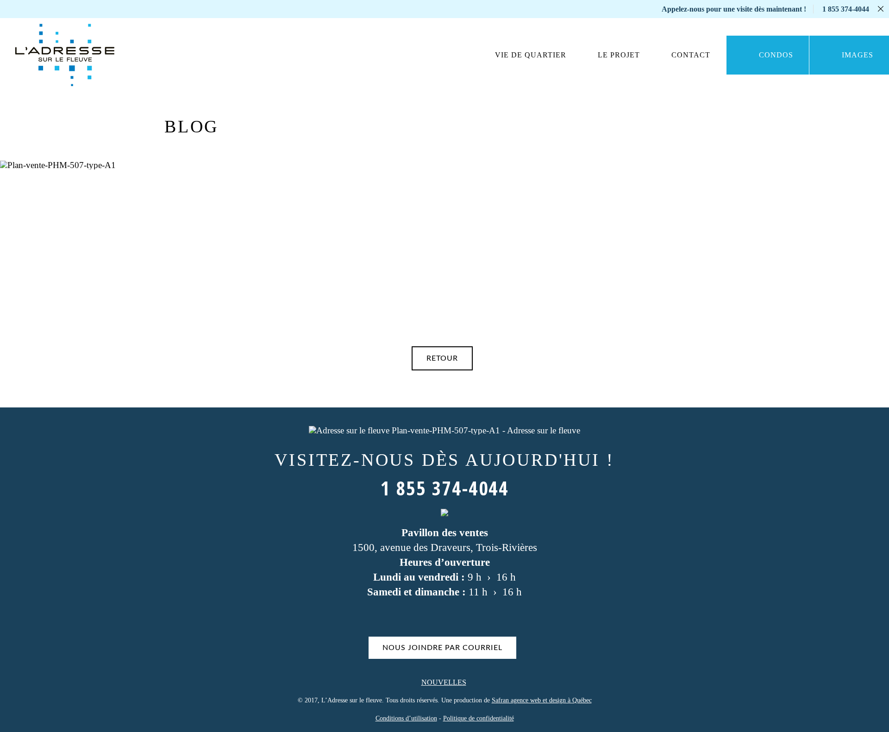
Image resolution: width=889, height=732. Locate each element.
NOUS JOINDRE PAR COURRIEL (442, 647)
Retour (442, 358)
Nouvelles (443, 682)
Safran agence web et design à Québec (542, 700)
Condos (776, 55)
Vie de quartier (530, 55)
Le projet (619, 55)
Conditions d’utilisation (406, 718)
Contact (690, 55)
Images (857, 55)
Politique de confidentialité (478, 718)
